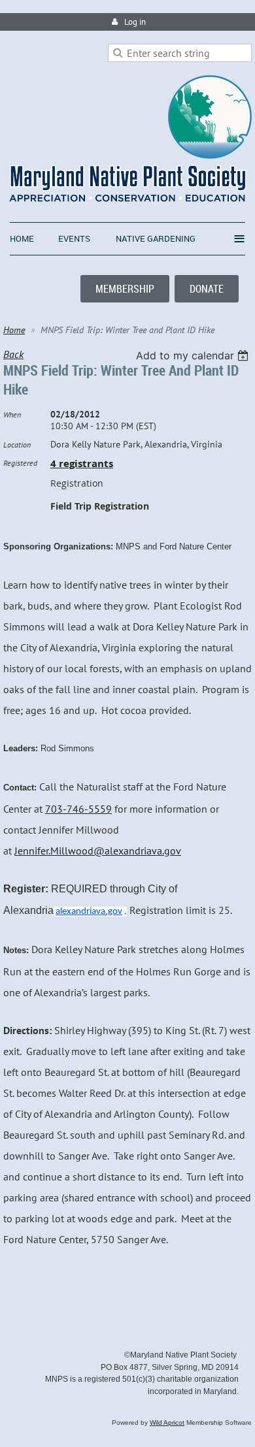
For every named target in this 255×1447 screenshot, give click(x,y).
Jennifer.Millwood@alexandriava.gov (97, 850)
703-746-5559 (78, 808)
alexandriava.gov (89, 912)
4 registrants (81, 463)
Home (14, 330)
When (12, 414)
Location (17, 444)
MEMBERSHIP (124, 289)
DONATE (207, 289)
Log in (135, 21)
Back (13, 354)
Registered (20, 463)
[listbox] (194, 355)
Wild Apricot (167, 1422)
